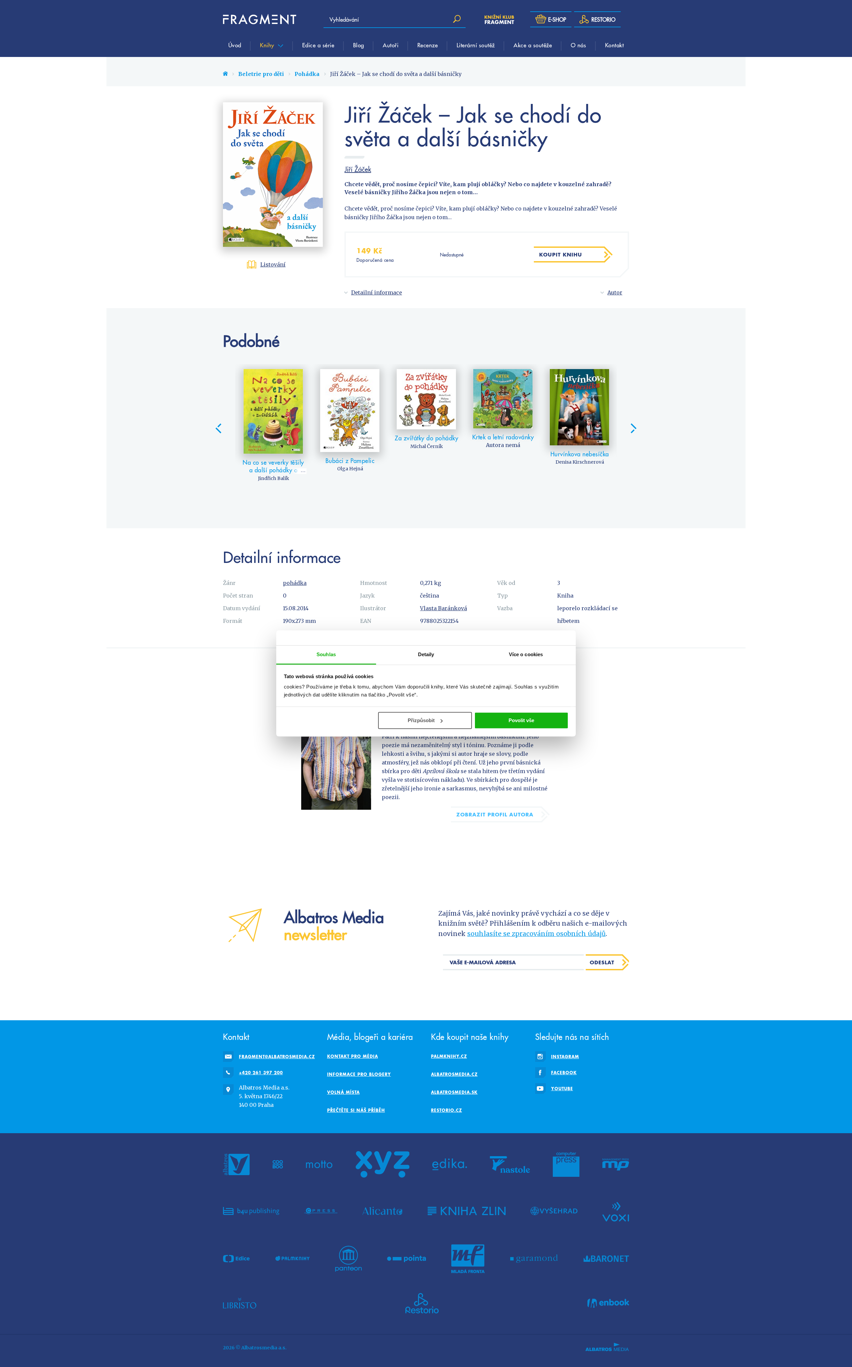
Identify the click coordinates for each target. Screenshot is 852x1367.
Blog (358, 45)
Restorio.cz (446, 1110)
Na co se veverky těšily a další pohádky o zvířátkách (273, 470)
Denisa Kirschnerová (579, 462)
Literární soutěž (476, 45)
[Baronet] (606, 1258)
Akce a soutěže (533, 45)
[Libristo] (239, 1303)
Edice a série (318, 45)
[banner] (259, 19)
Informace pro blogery (359, 1074)
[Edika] (449, 1164)
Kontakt (614, 45)
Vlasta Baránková (443, 608)
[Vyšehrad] (554, 1211)
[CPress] (320, 1211)
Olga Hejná (350, 469)
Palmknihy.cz (449, 1056)
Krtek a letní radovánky (503, 437)
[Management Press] (615, 1164)
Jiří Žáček (357, 169)
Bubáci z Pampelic (350, 460)
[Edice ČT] (236, 1258)
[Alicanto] (382, 1211)
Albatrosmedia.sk (454, 1092)
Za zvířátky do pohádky (426, 438)
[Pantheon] (348, 1258)
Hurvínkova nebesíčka (579, 454)
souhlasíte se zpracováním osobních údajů (536, 934)
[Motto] (319, 1164)
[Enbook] (608, 1303)
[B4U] (251, 1211)
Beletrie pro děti (261, 74)
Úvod (234, 45)
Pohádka (307, 74)
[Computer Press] (566, 1164)
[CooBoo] (278, 1164)
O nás (578, 45)
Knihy (268, 45)
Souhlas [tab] (326, 654)
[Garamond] (534, 1258)
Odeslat (602, 962)
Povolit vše (521, 720)
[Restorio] (422, 1303)
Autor (614, 292)
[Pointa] (406, 1258)
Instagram (565, 1057)
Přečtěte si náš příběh (356, 1110)
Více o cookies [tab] (526, 654)
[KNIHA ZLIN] (467, 1211)
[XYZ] (382, 1164)
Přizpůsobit (421, 720)
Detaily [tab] (426, 654)
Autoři (390, 45)
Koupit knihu (560, 254)
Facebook (564, 1073)
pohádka (295, 583)
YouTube (562, 1089)
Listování (273, 264)
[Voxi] (615, 1211)
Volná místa (343, 1092)
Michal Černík (426, 446)
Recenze (427, 45)
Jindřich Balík (273, 478)
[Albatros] (236, 1164)
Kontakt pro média (352, 1056)
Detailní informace (376, 292)
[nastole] (510, 1164)
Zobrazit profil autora (494, 814)
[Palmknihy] (292, 1258)
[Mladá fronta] (468, 1258)
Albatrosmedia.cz (454, 1074)
